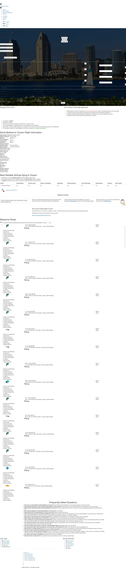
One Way (64, 39)
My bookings (6, 11)
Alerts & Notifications (7, 12)
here (61, 535)
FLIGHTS (5, 16)
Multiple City (64, 41)
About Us (26, 552)
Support (5, 14)
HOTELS (5, 17)
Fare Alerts (73, 201)
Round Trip (64, 38)
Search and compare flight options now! (41, 215)
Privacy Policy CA (28, 555)
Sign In (4, 9)
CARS (4, 19)
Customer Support (4, 6)
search (48, 126)
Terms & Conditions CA (29, 560)
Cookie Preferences (28, 557)
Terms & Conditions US (29, 558)
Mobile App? (108, 201)
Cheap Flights (6, 541)
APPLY (63, 103)
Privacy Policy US (28, 554)
